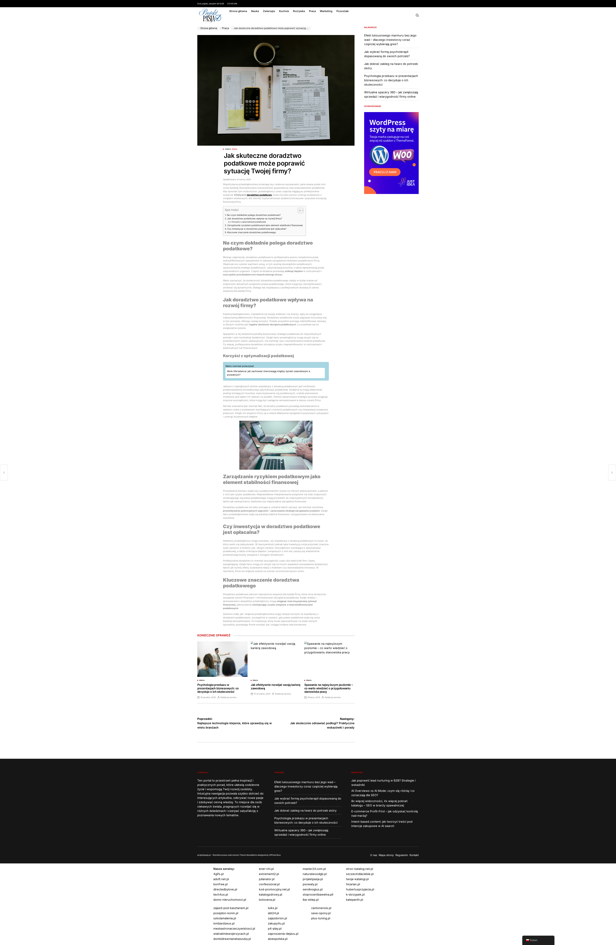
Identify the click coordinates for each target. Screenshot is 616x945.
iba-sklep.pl (311, 899)
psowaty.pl (310, 884)
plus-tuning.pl (320, 918)
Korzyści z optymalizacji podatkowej (249, 222)
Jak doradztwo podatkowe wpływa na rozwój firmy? (254, 218)
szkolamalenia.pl (224, 918)
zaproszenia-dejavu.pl (283, 933)
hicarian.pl (353, 884)
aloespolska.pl (277, 939)
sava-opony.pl (321, 913)
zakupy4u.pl (276, 923)
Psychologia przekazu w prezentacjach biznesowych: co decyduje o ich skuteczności (218, 688)
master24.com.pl (314, 868)
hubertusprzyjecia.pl (360, 889)
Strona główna (238, 11)
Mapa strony (386, 855)
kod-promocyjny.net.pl (274, 889)
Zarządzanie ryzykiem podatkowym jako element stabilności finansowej (265, 225)
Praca (312, 11)
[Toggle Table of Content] (299, 210)
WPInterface (275, 855)
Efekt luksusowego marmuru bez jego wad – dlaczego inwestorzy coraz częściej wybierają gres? (390, 40)
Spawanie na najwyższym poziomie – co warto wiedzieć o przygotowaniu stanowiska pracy (328, 688)
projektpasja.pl (313, 879)
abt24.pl (273, 913)
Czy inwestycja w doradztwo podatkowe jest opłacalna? (256, 229)
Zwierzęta (269, 11)
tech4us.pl (220, 894)
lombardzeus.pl (224, 923)
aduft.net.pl (221, 879)
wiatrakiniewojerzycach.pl (231, 933)
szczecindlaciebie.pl (360, 874)
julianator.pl (266, 879)
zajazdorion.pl (277, 918)
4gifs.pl (218, 874)
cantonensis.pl (321, 908)
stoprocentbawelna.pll (318, 894)
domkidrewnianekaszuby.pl (232, 939)
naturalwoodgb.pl (315, 874)
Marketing (326, 11)
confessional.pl (269, 884)
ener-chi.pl (266, 868)
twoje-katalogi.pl (357, 879)
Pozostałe (342, 11)
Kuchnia (284, 11)
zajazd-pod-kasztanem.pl (230, 908)
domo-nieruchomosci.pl (229, 899)
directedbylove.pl (225, 889)
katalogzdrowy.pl (270, 894)
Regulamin (401, 855)
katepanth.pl (354, 899)
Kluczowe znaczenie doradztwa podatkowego (251, 232)
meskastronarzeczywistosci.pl (234, 928)
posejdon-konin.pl (225, 913)
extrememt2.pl (269, 874)
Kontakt (414, 855)
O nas (373, 855)
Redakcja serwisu (228, 697)
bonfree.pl (220, 884)
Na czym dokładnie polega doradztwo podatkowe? (254, 215)
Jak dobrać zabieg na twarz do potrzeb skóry (305, 810)
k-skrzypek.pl (355, 894)
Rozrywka (299, 11)
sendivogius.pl (313, 889)
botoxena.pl (267, 899)
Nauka (255, 11)
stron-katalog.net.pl (359, 868)
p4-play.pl (275, 928)
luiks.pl (272, 908)
